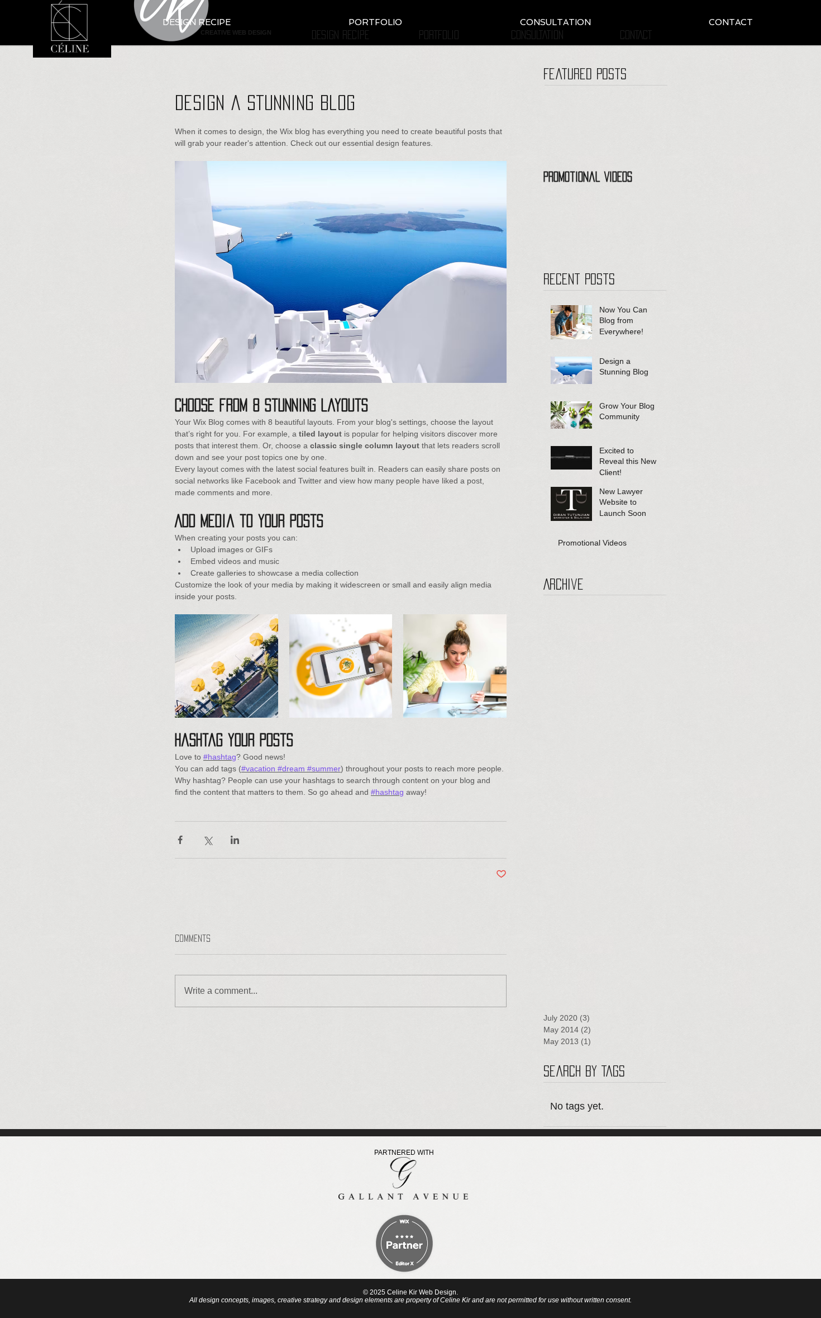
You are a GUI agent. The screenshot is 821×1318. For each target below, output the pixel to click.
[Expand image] (226, 666)
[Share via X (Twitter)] (207, 840)
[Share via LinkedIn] (235, 840)
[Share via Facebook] (180, 840)
